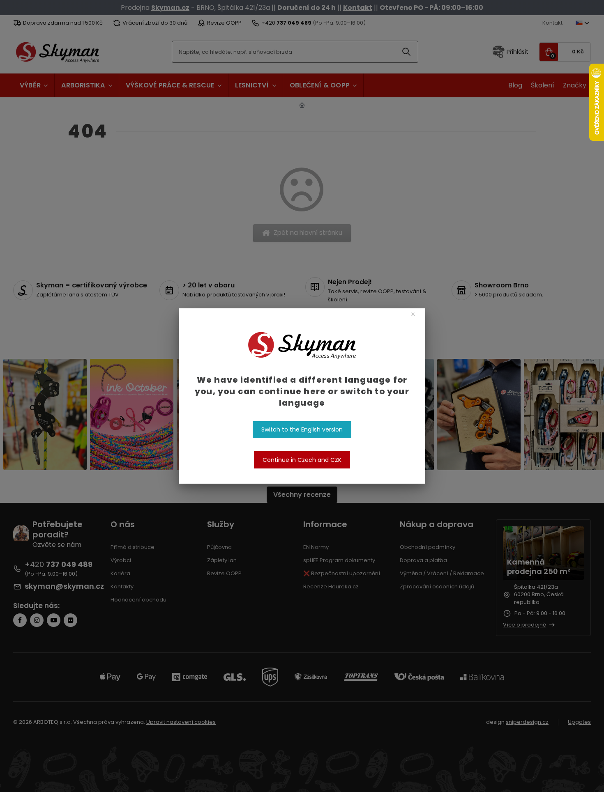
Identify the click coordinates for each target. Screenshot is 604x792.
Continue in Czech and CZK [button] (302, 460)
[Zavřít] (413, 314)
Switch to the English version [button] (302, 429)
